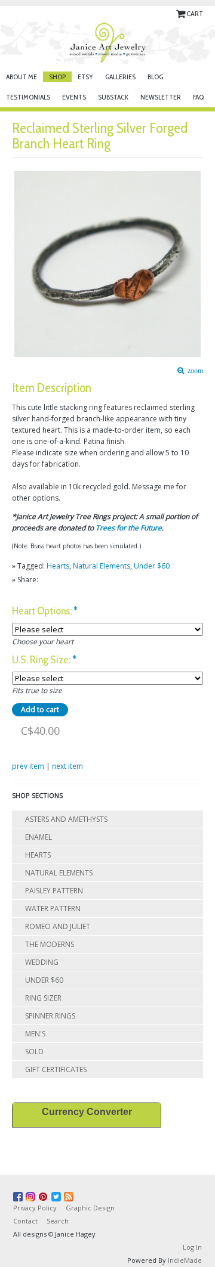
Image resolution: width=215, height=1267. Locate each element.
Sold (34, 1051)
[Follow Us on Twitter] (57, 1194)
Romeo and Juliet (57, 926)
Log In (192, 1247)
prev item (28, 766)
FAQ (198, 96)
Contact (25, 1220)
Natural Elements (101, 566)
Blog (155, 76)
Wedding (42, 962)
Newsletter (160, 96)
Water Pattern (53, 908)
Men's (35, 1034)
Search (58, 1220)
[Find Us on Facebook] (19, 1194)
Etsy (85, 76)
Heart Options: (45, 611)
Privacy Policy (35, 1207)
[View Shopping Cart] (181, 13)
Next (197, 253)
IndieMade (185, 1260)
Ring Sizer (43, 998)
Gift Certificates (56, 1069)
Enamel (38, 837)
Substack (113, 96)
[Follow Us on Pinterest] (44, 1194)
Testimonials (28, 96)
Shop (57, 76)
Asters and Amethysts (66, 819)
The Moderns (49, 944)
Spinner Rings (50, 1016)
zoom (193, 371)
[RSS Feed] (70, 1194)
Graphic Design (90, 1207)
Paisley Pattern (54, 891)
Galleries (120, 76)
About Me (21, 76)
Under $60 (152, 566)
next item (67, 766)
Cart (194, 13)
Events (74, 96)
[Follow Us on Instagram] (32, 1194)
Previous (17, 253)
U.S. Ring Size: (44, 660)
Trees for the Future (129, 528)
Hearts (58, 566)
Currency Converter (87, 1112)
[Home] (107, 42)
